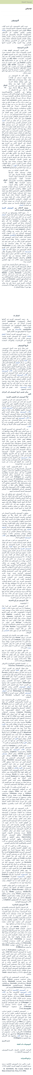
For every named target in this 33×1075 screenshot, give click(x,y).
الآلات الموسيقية (7, 371)
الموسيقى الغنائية (7, 408)
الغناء (3, 30)
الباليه (16, 768)
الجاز (18, 1036)
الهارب (15, 165)
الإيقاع (4, 334)
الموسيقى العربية (7, 208)
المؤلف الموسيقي (25, 687)
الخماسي (6, 630)
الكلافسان (12, 235)
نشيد (3, 120)
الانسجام (17, 329)
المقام (21, 205)
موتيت (29, 647)
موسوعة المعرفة (29, 2)
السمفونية (24, 874)
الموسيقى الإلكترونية (19, 990)
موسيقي (28, 8)
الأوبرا (3, 724)
